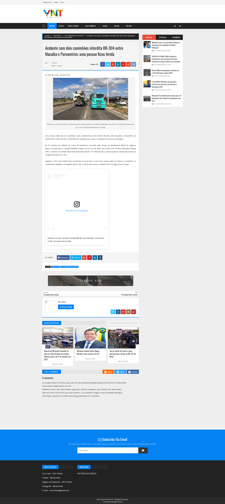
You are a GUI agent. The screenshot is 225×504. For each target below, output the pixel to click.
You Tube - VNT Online (52, 473)
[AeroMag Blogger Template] (62, 14)
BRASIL (48, 347)
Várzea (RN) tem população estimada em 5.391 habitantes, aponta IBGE (165, 71)
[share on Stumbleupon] (128, 64)
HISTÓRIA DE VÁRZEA (86, 473)
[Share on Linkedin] (118, 64)
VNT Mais (129, 26)
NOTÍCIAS (57, 36)
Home (53, 26)
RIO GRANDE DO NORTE (74, 36)
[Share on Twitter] (107, 64)
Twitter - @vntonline (51, 477)
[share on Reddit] (133, 64)
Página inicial (47, 2)
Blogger (109, 371)
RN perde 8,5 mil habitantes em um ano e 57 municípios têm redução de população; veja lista (166, 98)
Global (105, 26)
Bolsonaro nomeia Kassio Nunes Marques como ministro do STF (57, 352)
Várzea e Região (73, 26)
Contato (56, 2)
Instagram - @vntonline (52, 486)
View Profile (66, 307)
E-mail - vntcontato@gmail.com (55, 490)
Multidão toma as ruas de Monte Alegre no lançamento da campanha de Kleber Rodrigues (166, 45)
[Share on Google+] (113, 64)
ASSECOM (114, 347)
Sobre (62, 2)
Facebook (134, 371)
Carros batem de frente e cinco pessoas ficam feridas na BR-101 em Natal (92, 354)
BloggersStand (117, 502)
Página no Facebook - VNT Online (57, 482)
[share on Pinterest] (123, 64)
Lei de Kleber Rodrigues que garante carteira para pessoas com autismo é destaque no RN (125, 354)
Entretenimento (90, 26)
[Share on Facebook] (102, 64)
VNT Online (77, 245)
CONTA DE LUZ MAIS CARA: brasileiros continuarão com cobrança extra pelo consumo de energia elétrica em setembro (166, 59)
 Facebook (63, 258)
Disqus (122, 371)
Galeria (116, 26)
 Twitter (75, 258)
